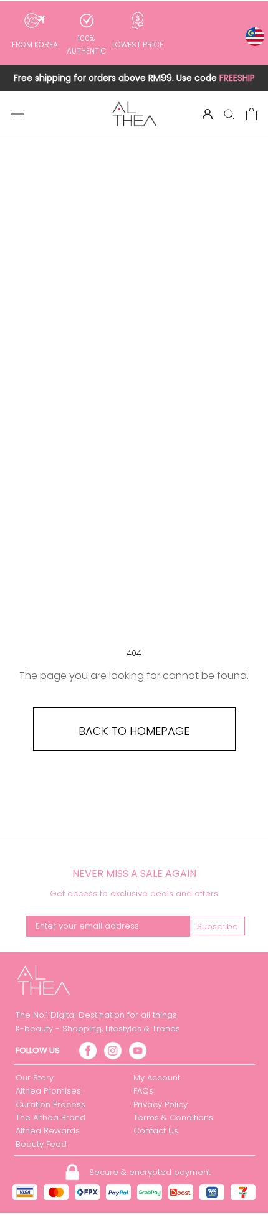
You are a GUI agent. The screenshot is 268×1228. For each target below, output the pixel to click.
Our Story (35, 1078)
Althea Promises (48, 1091)
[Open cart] (251, 114)
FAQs (143, 1091)
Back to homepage (134, 731)
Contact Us (155, 1131)
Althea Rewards (48, 1131)
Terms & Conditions (173, 1117)
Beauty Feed (41, 1144)
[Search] (229, 113)
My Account (156, 1078)
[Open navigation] (17, 114)
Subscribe (217, 926)
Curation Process (50, 1104)
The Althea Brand (50, 1117)
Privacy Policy (160, 1104)
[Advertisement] (134, 426)
